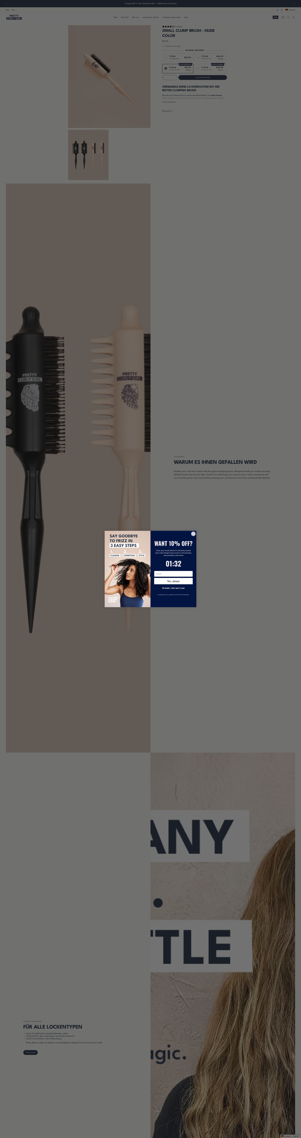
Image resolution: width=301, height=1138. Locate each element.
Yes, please (173, 581)
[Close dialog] (193, 534)
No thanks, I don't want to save (173, 588)
